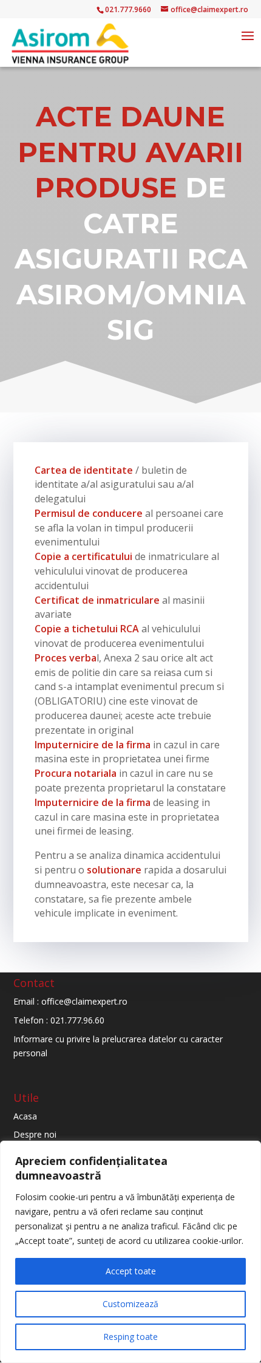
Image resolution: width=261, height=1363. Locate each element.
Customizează (130, 1304)
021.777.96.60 (77, 1020)
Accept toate (131, 1271)
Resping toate (130, 1336)
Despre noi (34, 1134)
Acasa (25, 1116)
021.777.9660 (128, 9)
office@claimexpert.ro (84, 1001)
